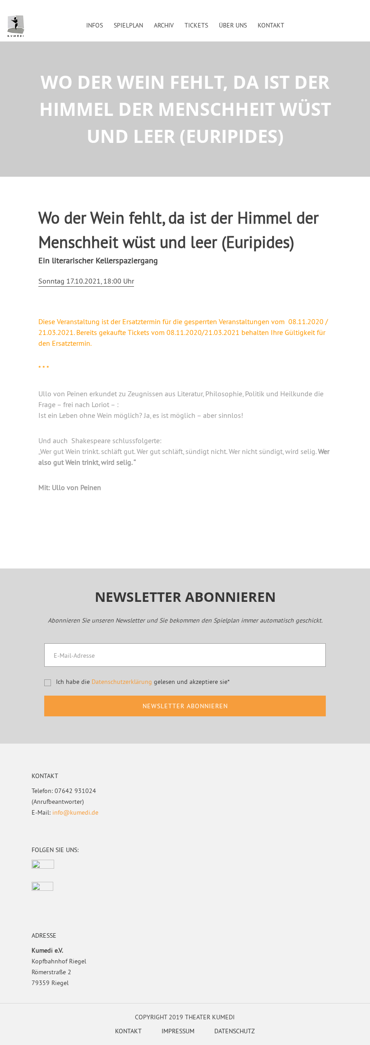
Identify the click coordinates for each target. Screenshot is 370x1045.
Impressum (178, 1031)
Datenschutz (234, 1031)
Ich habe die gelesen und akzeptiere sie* (143, 682)
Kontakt (128, 1031)
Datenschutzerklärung (122, 682)
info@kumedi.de (75, 812)
